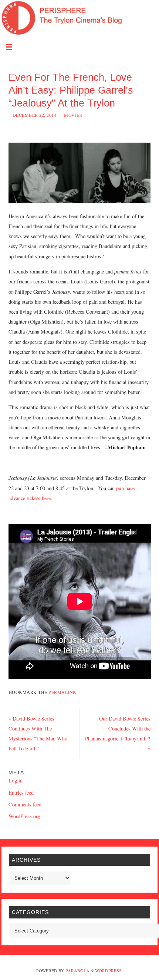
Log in (16, 780)
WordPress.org (24, 816)
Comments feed (25, 804)
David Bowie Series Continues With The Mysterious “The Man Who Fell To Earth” (38, 733)
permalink (62, 692)
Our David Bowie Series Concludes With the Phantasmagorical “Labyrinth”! (117, 733)
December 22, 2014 (35, 115)
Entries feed (21, 792)
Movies (73, 115)
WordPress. (109, 970)
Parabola (77, 970)
